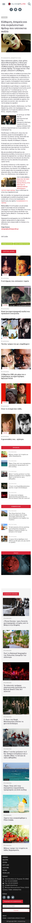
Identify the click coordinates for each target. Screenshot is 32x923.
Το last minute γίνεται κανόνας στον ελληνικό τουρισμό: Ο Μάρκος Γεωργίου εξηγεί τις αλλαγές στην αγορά (19, 529)
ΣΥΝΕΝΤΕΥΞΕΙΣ (16, 506)
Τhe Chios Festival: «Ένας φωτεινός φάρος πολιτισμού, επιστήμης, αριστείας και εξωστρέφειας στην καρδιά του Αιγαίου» (19, 516)
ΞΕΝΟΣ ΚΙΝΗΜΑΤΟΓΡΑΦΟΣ (21, 243)
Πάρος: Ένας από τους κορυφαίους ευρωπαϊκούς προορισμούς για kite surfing (20, 465)
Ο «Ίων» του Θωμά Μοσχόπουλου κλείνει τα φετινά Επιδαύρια (19, 487)
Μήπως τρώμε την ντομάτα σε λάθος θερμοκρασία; (18, 455)
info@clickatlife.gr (11, 885)
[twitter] (20, 9)
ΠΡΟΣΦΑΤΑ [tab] (16, 447)
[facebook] (11, 9)
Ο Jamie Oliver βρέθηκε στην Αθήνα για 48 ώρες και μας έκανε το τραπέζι (19, 540)
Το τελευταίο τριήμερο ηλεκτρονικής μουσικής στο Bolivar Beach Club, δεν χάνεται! (19, 496)
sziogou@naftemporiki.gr (10, 229)
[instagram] (15, 9)
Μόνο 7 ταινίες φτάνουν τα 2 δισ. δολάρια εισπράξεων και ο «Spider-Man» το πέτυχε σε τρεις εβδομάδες (20, 476)
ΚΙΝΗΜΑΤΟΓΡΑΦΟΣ (7, 243)
